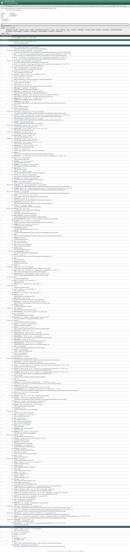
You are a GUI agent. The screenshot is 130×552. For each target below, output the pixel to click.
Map (28, 220)
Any (23, 101)
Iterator (27, 224)
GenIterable (27, 358)
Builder (101, 6)
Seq (18, 468)
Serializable (123, 6)
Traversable (30, 57)
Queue (20, 465)
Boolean (27, 101)
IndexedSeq (28, 445)
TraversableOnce (25, 60)
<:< (28, 462)
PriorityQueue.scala (13, 14)
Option (39, 118)
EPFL (70, 551)
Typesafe (81, 551)
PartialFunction (26, 111)
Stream (21, 475)
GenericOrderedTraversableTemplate (40, 6)
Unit (20, 104)
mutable (12, 1)
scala (6, 1)
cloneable (12, 13)
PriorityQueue (11, 3)
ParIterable (20, 313)
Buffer (30, 145)
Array (24, 125)
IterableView (33, 496)
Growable (90, 6)
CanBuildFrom (49, 54)
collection (9, 1)
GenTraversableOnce (22, 47)
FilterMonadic (33, 502)
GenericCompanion (24, 121)
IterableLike (68, 6)
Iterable (22, 6)
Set (23, 472)
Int (32, 125)
